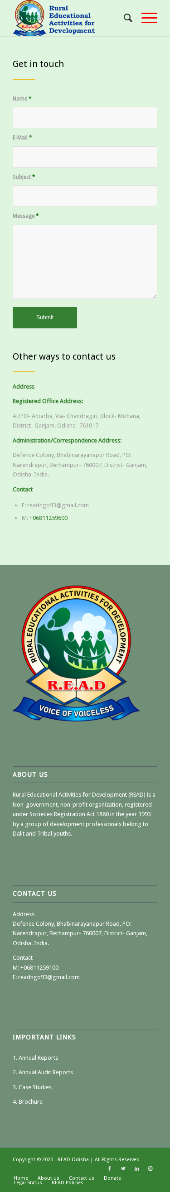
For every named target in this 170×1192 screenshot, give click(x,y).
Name (22, 99)
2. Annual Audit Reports (43, 1072)
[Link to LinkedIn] (137, 1169)
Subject (24, 177)
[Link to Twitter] (123, 1169)
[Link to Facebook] (110, 1169)
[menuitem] (123, 18)
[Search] (123, 18)
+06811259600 (48, 517)
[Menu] (144, 18)
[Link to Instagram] (150, 1169)
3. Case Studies (32, 1087)
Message (26, 216)
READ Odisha (74, 1160)
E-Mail (22, 138)
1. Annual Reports (35, 1057)
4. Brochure (28, 1101)
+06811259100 (39, 967)
